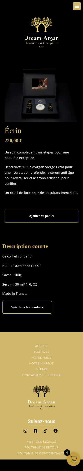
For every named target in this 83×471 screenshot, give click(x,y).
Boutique (41, 351)
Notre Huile (41, 357)
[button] (77, 6)
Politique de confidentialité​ (41, 453)
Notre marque (41, 363)
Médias (41, 369)
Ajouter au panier (41, 216)
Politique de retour (41, 447)
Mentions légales (41, 441)
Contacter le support (41, 375)
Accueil (41, 346)
